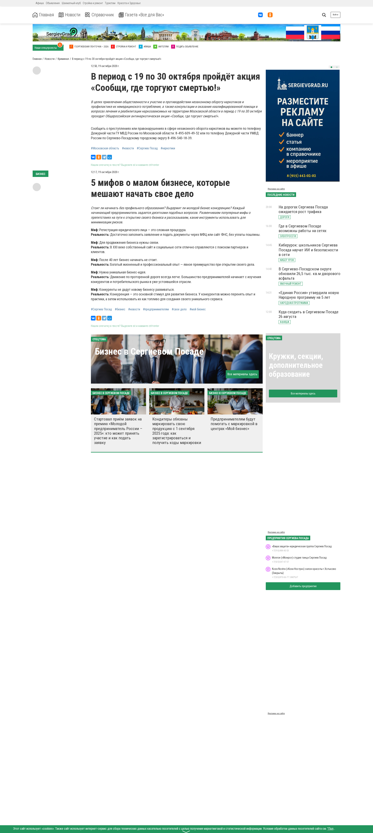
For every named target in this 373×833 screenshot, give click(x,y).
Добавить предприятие (303, 586)
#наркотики (168, 148)
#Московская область (105, 148)
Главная (46, 14)
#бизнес (120, 309)
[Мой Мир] (109, 157)
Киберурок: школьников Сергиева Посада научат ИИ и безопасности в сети (308, 250)
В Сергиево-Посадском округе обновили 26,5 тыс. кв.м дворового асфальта (309, 274)
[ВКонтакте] (93, 157)
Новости (72, 14)
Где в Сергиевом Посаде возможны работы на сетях (302, 228)
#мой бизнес (198, 309)
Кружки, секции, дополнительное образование (296, 365)
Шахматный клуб (71, 3)
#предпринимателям (156, 309)
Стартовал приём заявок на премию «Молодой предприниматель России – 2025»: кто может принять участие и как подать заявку (118, 431)
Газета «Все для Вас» (144, 14)
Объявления (53, 3)
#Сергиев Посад (147, 148)
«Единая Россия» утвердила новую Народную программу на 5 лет (309, 295)
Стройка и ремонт (93, 3)
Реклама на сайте (276, 189)
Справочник (103, 14)
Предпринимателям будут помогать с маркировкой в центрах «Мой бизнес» (234, 424)
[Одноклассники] (98, 157)
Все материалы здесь (242, 374)
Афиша (40, 3)
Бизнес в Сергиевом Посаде (149, 351)
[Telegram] (104, 157)
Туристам (110, 3)
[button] (331, 67)
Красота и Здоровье (129, 3)
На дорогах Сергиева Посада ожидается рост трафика (303, 209)
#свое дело (179, 309)
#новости (128, 148)
